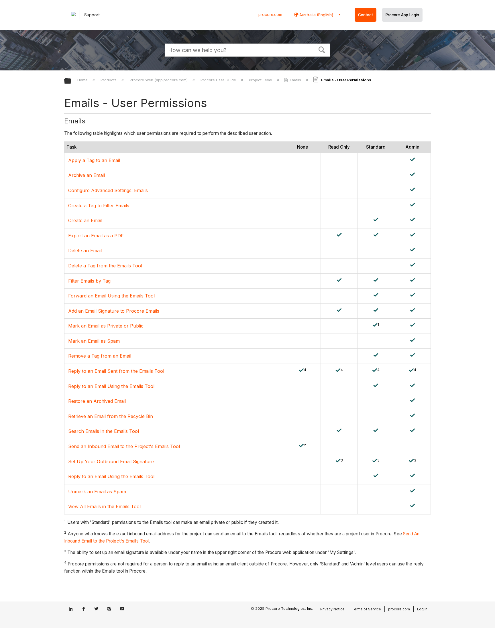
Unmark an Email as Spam (97, 491)
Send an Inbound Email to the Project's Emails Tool (124, 446)
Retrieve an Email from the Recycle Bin (110, 416)
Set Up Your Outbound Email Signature (111, 461)
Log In (422, 609)
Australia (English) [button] (315, 14)
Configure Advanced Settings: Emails (108, 190)
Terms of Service (366, 609)
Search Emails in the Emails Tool (103, 431)
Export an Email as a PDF (96, 235)
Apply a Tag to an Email (94, 160)
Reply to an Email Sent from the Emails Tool (116, 371)
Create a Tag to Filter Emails (98, 205)
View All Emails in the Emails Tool (104, 506)
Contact (365, 15)
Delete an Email (85, 250)
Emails (295, 80)
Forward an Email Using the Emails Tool (111, 296)
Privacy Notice (332, 609)
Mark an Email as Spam (94, 341)
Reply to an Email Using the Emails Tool (111, 386)
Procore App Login (402, 15)
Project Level (261, 80)
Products (109, 80)
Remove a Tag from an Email (99, 356)
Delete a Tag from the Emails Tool (105, 266)
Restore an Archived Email (97, 401)
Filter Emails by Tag (89, 281)
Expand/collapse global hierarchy (71, 81)
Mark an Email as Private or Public (106, 326)
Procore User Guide (219, 80)
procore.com (270, 14)
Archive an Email (86, 175)
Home (83, 80)
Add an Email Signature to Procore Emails (113, 311)
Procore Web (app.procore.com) (159, 80)
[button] (322, 49)
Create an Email (85, 220)
